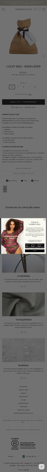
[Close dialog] (44, 220)
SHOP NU (35, 250)
